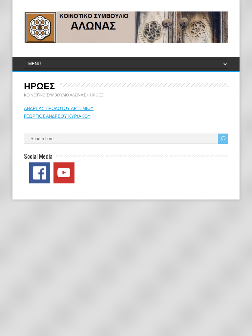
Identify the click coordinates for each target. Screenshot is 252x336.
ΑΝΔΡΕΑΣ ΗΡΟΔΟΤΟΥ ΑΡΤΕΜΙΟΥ (59, 108)
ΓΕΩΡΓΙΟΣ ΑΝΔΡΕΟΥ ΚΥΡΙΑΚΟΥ (57, 116)
